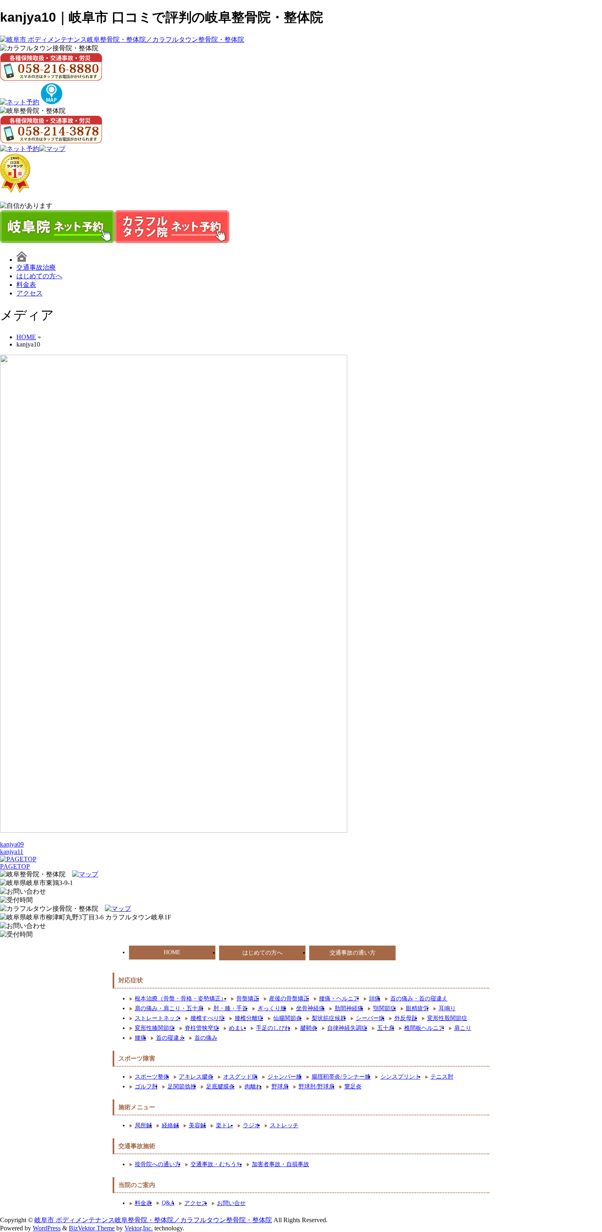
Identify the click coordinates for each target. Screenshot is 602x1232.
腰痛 (140, 1038)
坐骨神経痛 (310, 1008)
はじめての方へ (39, 276)
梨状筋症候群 (329, 1018)
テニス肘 (441, 1077)
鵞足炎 (353, 1086)
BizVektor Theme (92, 1228)
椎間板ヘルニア (424, 1028)
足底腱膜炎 (220, 1086)
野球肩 (280, 1086)
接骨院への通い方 (158, 1164)
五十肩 (385, 1028)
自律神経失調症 (347, 1028)
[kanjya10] (173, 830)
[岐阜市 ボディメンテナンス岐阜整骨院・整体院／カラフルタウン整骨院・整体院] (122, 39)
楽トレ (224, 1125)
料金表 (26, 284)
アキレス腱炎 (196, 1077)
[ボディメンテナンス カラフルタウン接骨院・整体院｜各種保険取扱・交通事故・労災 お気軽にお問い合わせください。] (51, 67)
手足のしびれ (273, 1028)
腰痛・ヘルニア (339, 999)
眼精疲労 (417, 1008)
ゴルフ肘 (146, 1086)
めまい (237, 1028)
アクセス (29, 293)
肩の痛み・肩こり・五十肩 (169, 1008)
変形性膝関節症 (155, 1028)
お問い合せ (231, 1203)
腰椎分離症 (249, 1018)
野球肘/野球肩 (317, 1086)
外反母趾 (405, 1018)
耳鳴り (447, 1008)
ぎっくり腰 (272, 1008)
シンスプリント (400, 1077)
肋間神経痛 (349, 1008)
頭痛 (374, 999)
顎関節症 (384, 1008)
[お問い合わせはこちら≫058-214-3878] (23, 891)
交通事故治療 (36, 267)
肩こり (462, 1028)
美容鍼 (197, 1125)
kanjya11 (11, 851)
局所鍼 (143, 1125)
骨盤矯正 (247, 999)
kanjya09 (12, 844)
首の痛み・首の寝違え (419, 999)
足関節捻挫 (181, 1086)
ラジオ (251, 1125)
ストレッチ (284, 1125)
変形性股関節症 (447, 1018)
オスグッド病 (240, 1077)
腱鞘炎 (308, 1028)
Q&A (168, 1203)
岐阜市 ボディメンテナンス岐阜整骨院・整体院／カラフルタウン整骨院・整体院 (153, 1219)
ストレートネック (158, 1018)
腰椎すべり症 (207, 1018)
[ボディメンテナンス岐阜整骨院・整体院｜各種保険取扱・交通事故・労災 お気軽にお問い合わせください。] (51, 129)
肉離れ (253, 1086)
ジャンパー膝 (284, 1077)
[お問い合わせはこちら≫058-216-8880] (23, 926)
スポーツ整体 (152, 1077)
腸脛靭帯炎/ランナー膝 (341, 1077)
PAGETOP (15, 866)
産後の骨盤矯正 (289, 999)
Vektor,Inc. (138, 1228)
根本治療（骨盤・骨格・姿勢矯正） (180, 999)
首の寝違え (170, 1038)
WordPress (47, 1228)
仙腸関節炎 (287, 1018)
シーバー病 (370, 1018)
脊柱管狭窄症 (202, 1028)
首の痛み (206, 1038)
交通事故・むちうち (216, 1164)
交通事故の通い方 (353, 953)
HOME (172, 952)
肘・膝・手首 (230, 1008)
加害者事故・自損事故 (280, 1164)
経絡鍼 (170, 1125)
